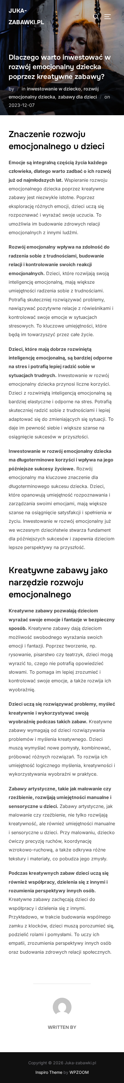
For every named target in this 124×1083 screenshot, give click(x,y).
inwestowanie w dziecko (54, 89)
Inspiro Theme (48, 1072)
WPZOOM (79, 1072)
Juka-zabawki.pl (26, 16)
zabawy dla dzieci (77, 97)
